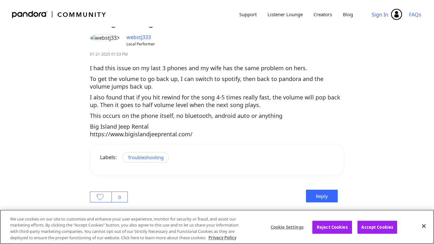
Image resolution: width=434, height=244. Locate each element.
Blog (348, 14)
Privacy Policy (222, 237)
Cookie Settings (287, 227)
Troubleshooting (146, 157)
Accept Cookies (377, 227)
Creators (323, 14)
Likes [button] (101, 197)
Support (248, 14)
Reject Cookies (332, 227)
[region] (217, 227)
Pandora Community (59, 14)
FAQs (415, 14)
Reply (322, 196)
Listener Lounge (285, 14)
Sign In (380, 14)
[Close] (424, 226)
